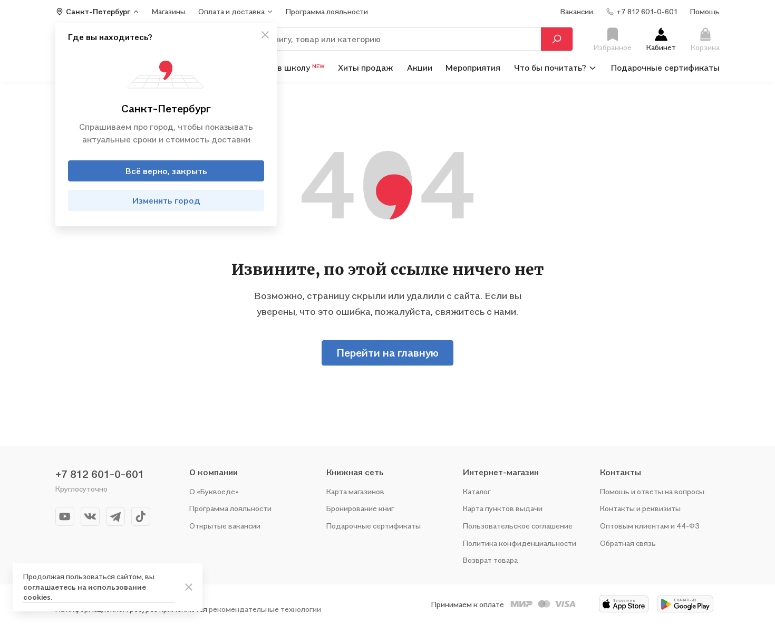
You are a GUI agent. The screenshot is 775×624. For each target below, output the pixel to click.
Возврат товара (490, 559)
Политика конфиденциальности (519, 543)
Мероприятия (472, 67)
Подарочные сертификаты (665, 67)
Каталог (477, 491)
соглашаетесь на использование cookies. (84, 592)
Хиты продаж (365, 67)
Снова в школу (287, 67)
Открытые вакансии (224, 525)
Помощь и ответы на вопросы (652, 491)
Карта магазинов (355, 491)
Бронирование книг (360, 508)
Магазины (169, 11)
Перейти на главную (387, 353)
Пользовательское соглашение (518, 525)
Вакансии (576, 11)
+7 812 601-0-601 (99, 474)
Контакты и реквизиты (640, 508)
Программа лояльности (230, 508)
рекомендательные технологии (265, 608)
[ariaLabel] (188, 587)
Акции (419, 67)
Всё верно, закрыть (166, 171)
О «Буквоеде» (214, 491)
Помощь (705, 11)
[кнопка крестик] (265, 34)
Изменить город (166, 200)
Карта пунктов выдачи (502, 508)
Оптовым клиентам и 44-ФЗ (650, 525)
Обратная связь (628, 543)
